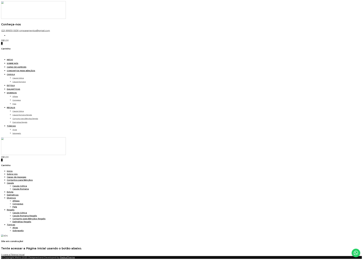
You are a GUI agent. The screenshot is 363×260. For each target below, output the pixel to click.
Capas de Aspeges (16, 67)
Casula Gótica (18, 78)
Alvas (14, 130)
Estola (11, 85)
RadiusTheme (67, 257)
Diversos (12, 93)
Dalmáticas (13, 89)
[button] (356, 253)
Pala (14, 104)
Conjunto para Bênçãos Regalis (25, 118)
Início (10, 60)
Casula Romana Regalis (22, 115)
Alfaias (15, 96)
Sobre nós (12, 63)
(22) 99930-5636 (10, 30)
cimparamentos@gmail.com (34, 30)
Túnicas (11, 126)
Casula (11, 74)
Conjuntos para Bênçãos (21, 71)
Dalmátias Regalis (19, 122)
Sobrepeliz (16, 133)
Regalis (11, 107)
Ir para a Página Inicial (13, 254)
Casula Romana (19, 82)
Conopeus (16, 100)
